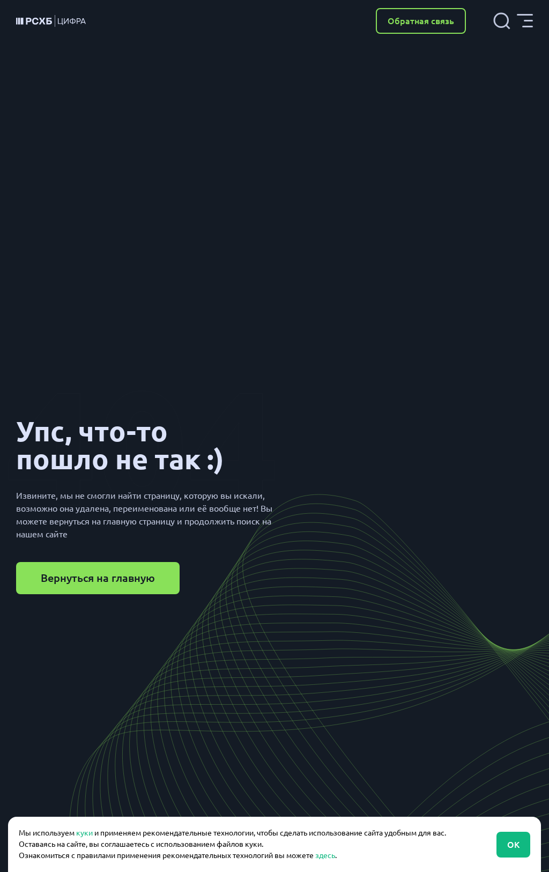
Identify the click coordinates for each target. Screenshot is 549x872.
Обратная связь (421, 21)
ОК (513, 844)
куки (84, 833)
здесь (325, 855)
